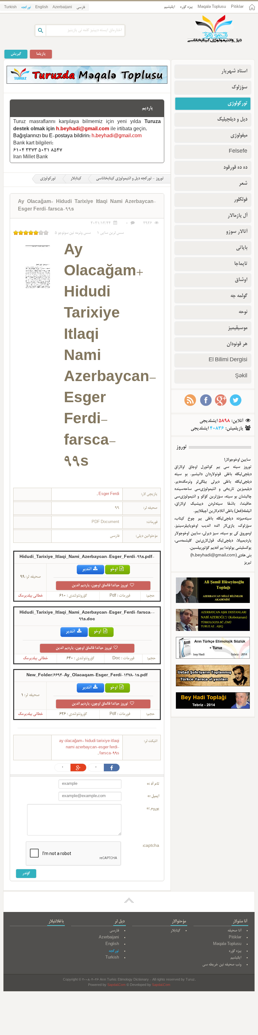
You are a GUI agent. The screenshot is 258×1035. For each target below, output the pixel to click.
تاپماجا (240, 264)
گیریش (16, 54)
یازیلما (41, 54)
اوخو (114, 569)
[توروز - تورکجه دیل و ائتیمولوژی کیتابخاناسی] (207, 29)
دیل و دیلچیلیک (232, 119)
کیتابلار (75, 179)
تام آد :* (153, 784)
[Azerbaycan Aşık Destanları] (213, 621)
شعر (243, 184)
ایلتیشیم (169, 7)
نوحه (242, 312)
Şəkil (241, 376)
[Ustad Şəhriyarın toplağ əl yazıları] (213, 677)
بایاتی (241, 248)
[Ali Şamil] (213, 591)
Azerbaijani (62, 7)
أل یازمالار (237, 216)
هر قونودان (237, 344)
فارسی (80, 7)
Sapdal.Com (116, 985)
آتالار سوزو (236, 232)
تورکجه (26, 7)
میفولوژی (238, 135)
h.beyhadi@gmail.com (82, 129)
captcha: (151, 846)
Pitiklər (237, 7)
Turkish (10, 7)
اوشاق (241, 280)
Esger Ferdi (108, 494)
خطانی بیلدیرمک (30, 596)
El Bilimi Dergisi (228, 360)
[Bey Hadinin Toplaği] (213, 702)
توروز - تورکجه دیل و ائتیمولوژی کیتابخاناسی (130, 179)
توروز (181, 447)
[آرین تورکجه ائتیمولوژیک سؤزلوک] (213, 649)
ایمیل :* (153, 796)
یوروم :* (152, 809)
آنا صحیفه (234, 931)
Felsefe (238, 152)
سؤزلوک (239, 87)
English (41, 7)
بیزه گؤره (186, 7)
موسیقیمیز (237, 328)
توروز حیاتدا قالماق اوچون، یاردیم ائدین (100, 585)
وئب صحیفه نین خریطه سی (221, 965)
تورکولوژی (48, 179)
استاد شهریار (234, 71)
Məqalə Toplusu (212, 7)
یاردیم (147, 108)
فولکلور (240, 200)
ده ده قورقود (235, 168)
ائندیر (87, 569)
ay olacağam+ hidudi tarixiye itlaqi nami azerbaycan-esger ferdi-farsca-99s (89, 747)
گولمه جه (238, 296)
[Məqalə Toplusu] (87, 82)
